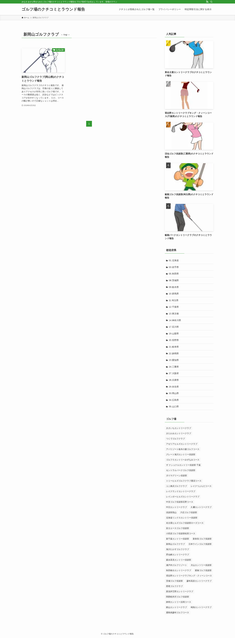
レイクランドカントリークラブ (180, 491)
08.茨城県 (174, 280)
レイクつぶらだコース (201, 486)
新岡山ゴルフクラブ (175, 544)
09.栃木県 (174, 287)
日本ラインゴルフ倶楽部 (200, 544)
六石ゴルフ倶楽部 (188, 512)
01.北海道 (174, 260)
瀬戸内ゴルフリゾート (176, 565)
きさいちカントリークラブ (178, 428)
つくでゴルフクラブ (175, 438)
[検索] (211, 2)
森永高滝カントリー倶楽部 (178, 560)
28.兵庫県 (174, 380)
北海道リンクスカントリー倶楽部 (181, 517)
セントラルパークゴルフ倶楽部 (180, 470)
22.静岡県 (174, 353)
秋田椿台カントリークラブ (178, 570)
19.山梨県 (174, 333)
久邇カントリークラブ (201, 507)
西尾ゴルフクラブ (174, 586)
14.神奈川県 (175, 320)
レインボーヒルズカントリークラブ (182, 496)
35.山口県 (174, 406)
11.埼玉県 (173, 300)
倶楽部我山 (171, 512)
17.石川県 (174, 327)
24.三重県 (174, 366)
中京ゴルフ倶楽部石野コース (179, 502)
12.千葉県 (174, 307)
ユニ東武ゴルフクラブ (176, 486)
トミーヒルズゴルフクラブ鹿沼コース (183, 481)
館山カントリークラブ (176, 607)
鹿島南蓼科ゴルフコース (177, 612)
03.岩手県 (174, 267)
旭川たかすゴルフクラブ (177, 549)
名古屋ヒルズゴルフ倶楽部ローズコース (185, 523)
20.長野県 (174, 340)
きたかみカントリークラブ (178, 433)
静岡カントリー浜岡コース (178, 602)
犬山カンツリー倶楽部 (201, 565)
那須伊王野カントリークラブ (179, 591)
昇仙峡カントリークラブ (177, 554)
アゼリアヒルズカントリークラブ (181, 444)
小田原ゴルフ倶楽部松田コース (180, 533)
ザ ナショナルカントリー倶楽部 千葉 (183, 465)
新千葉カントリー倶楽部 (177, 539)
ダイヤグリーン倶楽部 (176, 475)
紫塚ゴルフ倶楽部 (203, 570)
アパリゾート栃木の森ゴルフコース (182, 449)
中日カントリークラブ (176, 507)
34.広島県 (174, 400)
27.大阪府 (174, 373)
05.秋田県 (174, 273)
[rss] (207, 2)
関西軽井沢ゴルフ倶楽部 (177, 597)
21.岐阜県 (174, 347)
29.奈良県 (174, 386)
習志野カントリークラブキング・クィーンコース (189, 575)
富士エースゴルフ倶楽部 (177, 528)
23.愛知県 (174, 360)
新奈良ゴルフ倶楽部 (202, 539)
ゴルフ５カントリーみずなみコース (182, 460)
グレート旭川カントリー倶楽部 (180, 454)
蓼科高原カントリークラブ (199, 581)
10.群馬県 (174, 293)
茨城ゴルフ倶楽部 (174, 581)
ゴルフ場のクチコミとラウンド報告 (53, 9)
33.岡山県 (174, 393)
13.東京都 (174, 313)
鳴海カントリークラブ (201, 607)
